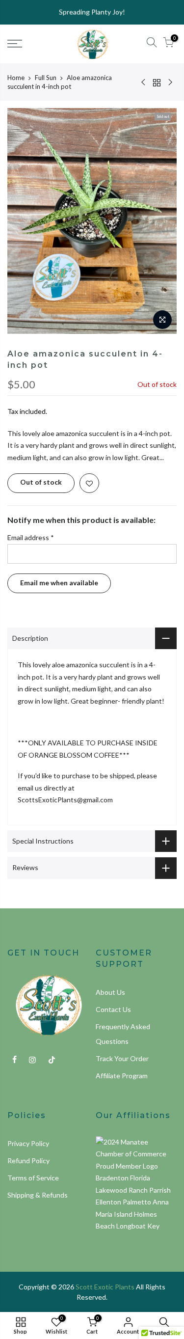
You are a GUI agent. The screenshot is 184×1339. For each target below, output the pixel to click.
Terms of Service (33, 1178)
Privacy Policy (28, 1143)
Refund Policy (28, 1160)
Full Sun (45, 78)
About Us (110, 992)
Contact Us (113, 1009)
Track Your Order (122, 1058)
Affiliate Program (122, 1075)
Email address (30, 537)
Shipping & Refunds (37, 1195)
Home (16, 78)
